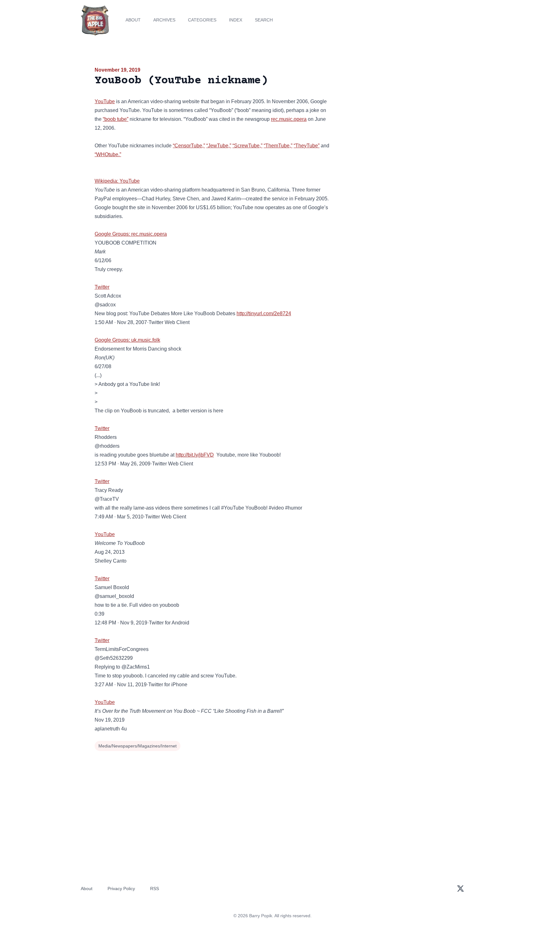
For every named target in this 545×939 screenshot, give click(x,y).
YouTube (105, 101)
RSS (154, 888)
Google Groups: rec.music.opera (131, 234)
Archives (164, 19)
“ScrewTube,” (247, 145)
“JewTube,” (218, 145)
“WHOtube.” (108, 154)
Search (264, 19)
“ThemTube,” (278, 145)
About (133, 19)
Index (235, 19)
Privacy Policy (121, 888)
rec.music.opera (289, 119)
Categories (202, 19)
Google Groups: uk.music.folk (127, 340)
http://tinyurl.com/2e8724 (264, 313)
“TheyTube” (306, 145)
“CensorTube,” (189, 145)
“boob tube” (115, 119)
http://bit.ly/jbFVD (195, 455)
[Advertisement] (393, 115)
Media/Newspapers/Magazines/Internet (137, 745)
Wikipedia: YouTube (117, 181)
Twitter (102, 287)
